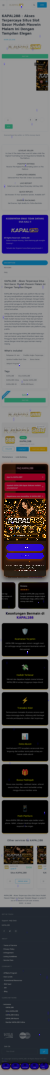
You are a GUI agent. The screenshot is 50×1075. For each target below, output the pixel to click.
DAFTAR (25, 556)
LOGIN (25, 547)
